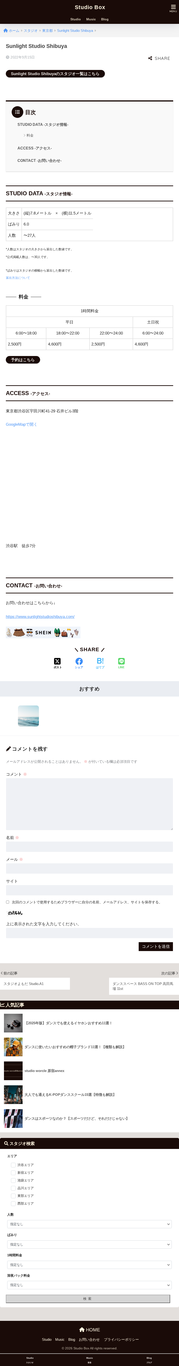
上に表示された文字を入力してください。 (43, 924)
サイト (12, 881)
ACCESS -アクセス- (34, 148)
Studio (75, 20)
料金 (30, 135)
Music (91, 20)
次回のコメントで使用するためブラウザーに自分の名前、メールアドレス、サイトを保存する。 (87, 902)
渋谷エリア (25, 1165)
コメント (16, 774)
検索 (88, 1299)
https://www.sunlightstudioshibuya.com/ (40, 616)
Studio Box (90, 7)
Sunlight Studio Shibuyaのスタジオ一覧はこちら (55, 73)
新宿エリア (25, 1172)
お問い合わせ (89, 1339)
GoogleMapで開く (22, 424)
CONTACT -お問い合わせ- (39, 161)
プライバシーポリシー (121, 1339)
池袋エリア (25, 1180)
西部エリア (25, 1203)
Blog (105, 20)
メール (14, 859)
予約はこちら (23, 359)
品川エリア (25, 1188)
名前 (12, 838)
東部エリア (25, 1196)
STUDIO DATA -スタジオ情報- (42, 125)
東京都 (47, 31)
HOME (92, 1329)
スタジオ (31, 31)
